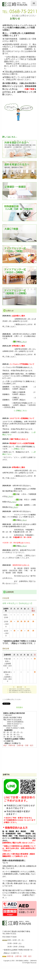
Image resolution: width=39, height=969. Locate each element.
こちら (23, 341)
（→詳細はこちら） (18, 449)
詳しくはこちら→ (9, 137)
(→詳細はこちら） (21, 410)
